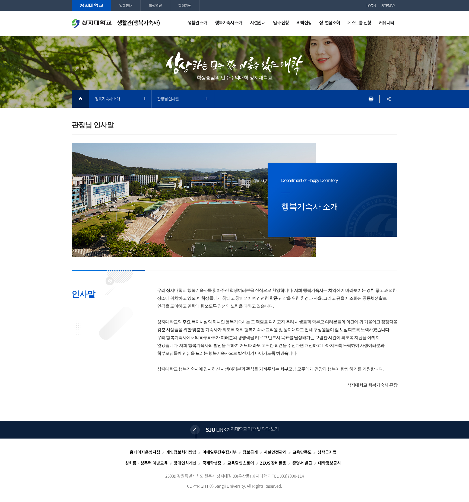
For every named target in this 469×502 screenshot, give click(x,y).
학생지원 (184, 5)
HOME (80, 99)
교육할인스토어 (240, 463)
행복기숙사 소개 (107, 99)
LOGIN (371, 5)
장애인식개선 (185, 463)
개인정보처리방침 (181, 452)
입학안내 (125, 5)
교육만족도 (302, 452)
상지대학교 (91, 5)
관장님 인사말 (168, 99)
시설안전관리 (275, 452)
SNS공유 (388, 99)
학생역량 (155, 5)
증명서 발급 (302, 463)
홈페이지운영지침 (145, 452)
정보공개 (250, 452)
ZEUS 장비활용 (273, 463)
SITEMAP (388, 5)
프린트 (371, 99)
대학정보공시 (329, 463)
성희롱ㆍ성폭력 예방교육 (146, 463)
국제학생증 (211, 463)
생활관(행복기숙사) (138, 22)
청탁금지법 (327, 452)
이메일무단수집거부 (219, 452)
